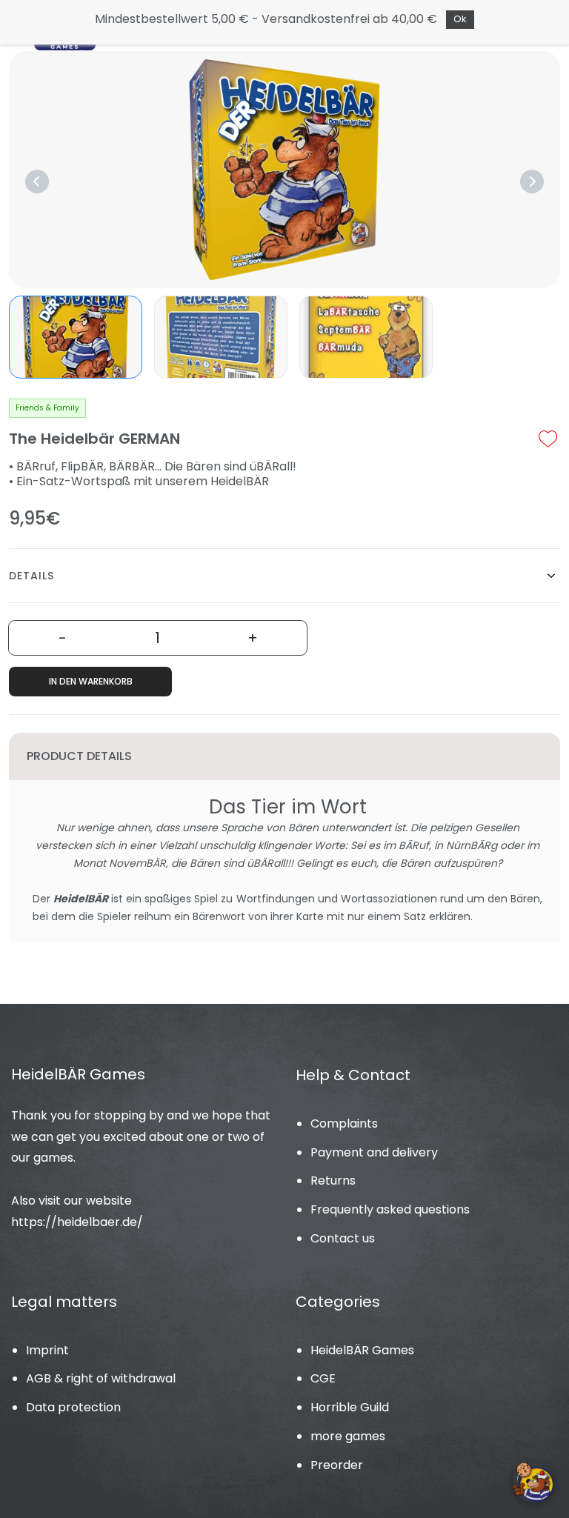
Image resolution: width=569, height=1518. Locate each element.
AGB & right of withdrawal (101, 1378)
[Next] (532, 181)
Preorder (336, 1465)
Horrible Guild (349, 1407)
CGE (323, 1378)
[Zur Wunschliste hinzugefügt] (548, 438)
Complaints (344, 1123)
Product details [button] (79, 756)
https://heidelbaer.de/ (77, 1222)
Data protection (73, 1407)
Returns (333, 1180)
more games (347, 1436)
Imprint (47, 1350)
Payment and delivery (374, 1152)
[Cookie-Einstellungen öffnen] (533, 1482)
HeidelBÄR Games (362, 1350)
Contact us (342, 1238)
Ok (460, 19)
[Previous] (37, 181)
